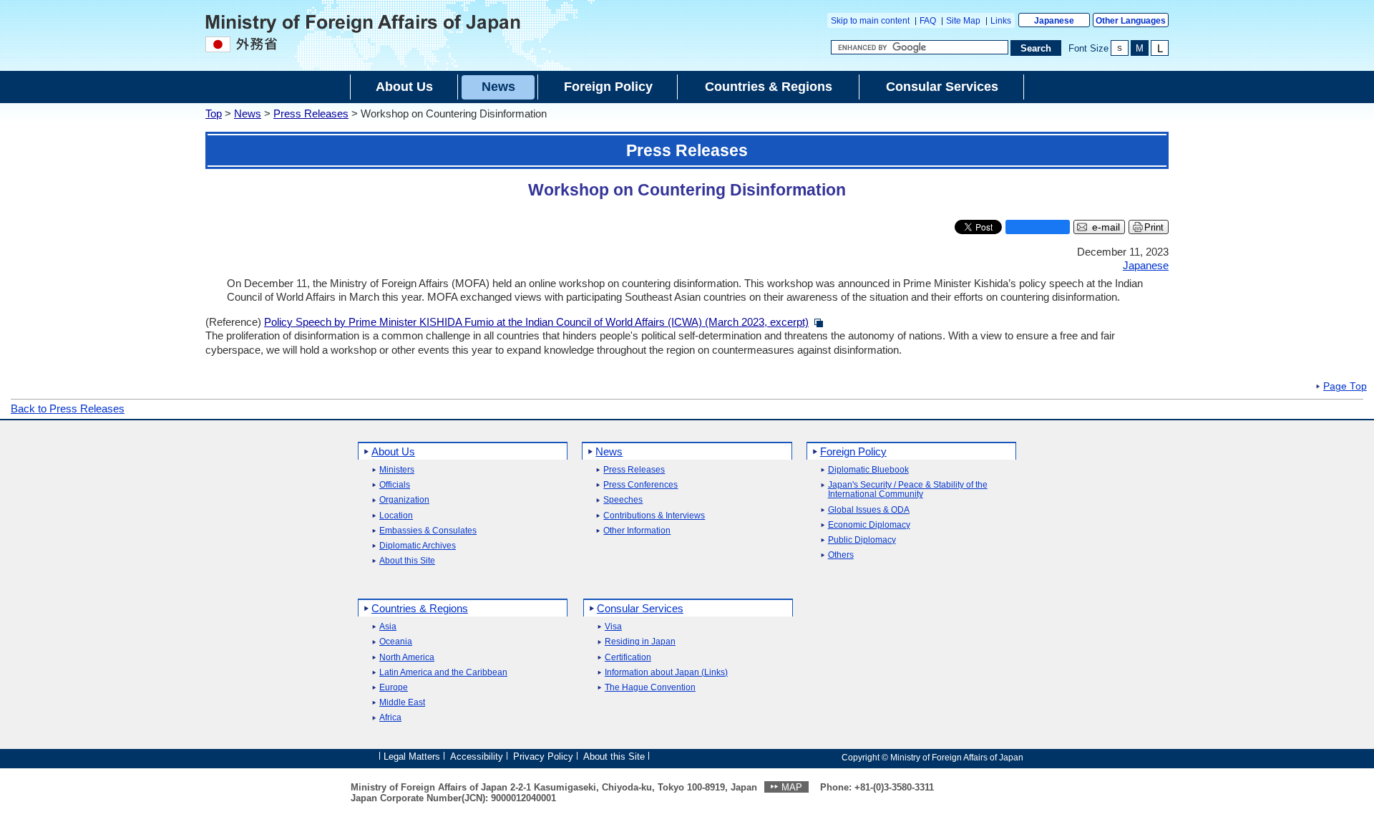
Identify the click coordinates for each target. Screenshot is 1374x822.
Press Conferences (640, 485)
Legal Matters (412, 756)
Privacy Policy (543, 756)
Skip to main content (870, 21)
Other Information (637, 531)
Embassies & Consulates (428, 531)
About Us (393, 451)
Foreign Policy (853, 451)
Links (1000, 21)
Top (213, 113)
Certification (628, 657)
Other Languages (1131, 21)
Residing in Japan (640, 642)
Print (1154, 227)
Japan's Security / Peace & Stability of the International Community (908, 489)
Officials (394, 485)
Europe (393, 687)
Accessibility (476, 756)
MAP (791, 787)
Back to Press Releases (68, 408)
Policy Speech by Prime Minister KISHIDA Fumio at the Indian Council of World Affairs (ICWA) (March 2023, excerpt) (536, 322)
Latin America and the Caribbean (443, 672)
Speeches (623, 500)
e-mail (1106, 227)
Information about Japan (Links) (666, 672)
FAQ (928, 21)
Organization (404, 500)
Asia (387, 627)
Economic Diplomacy (869, 525)
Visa (613, 627)
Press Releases (311, 113)
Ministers (396, 470)
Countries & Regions (419, 608)
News (247, 113)
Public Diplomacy (862, 540)
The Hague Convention (650, 687)
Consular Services (640, 608)
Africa (390, 717)
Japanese (1054, 21)
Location (396, 516)
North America (406, 657)
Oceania (395, 642)
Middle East (402, 702)
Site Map (963, 21)
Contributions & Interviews (654, 516)
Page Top (1345, 387)
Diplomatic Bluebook (868, 470)
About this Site (407, 561)
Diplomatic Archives (417, 546)
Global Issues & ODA (869, 510)
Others (841, 555)
